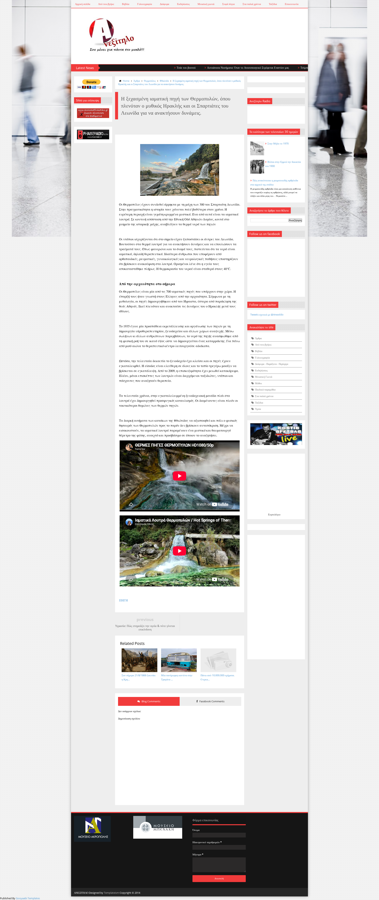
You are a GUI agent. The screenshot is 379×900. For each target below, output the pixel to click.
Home (126, 80)
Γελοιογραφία (144, 4)
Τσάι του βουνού (153, 67)
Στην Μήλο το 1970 (278, 143)
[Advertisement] (276, 597)
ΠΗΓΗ (123, 600)
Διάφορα (164, 4)
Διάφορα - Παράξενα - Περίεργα (271, 364)
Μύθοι (258, 383)
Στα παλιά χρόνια (252, 4)
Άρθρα (136, 80)
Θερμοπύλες (150, 80)
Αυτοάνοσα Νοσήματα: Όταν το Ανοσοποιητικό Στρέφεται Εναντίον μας (215, 67)
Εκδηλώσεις (183, 4)
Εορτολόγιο (274, 514)
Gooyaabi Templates (28, 898)
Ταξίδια (273, 4)
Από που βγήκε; (263, 344)
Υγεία (258, 409)
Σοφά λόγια (228, 4)
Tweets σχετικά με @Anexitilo (266, 314)
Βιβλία (125, 4)
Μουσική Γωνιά (263, 376)
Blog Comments (150, 701)
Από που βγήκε (106, 4)
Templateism (111, 892)
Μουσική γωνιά (206, 4)
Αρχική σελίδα (82, 4)
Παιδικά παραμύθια (265, 389)
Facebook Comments (211, 701)
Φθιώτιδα (164, 80)
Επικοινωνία (291, 4)
